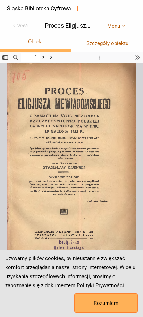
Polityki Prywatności (100, 285)
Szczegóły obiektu (107, 43)
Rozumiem (106, 303)
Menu (113, 26)
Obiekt (35, 41)
